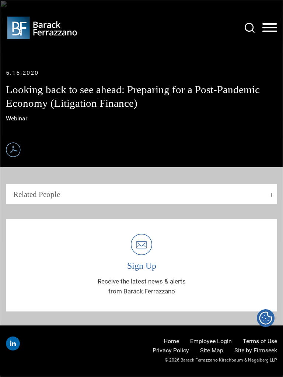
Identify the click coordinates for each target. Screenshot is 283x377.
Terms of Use (260, 341)
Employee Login (211, 341)
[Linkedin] (13, 343)
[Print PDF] (13, 149)
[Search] (250, 28)
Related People (36, 194)
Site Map (211, 350)
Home (171, 341)
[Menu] (270, 28)
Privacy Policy (171, 350)
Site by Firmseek (255, 350)
